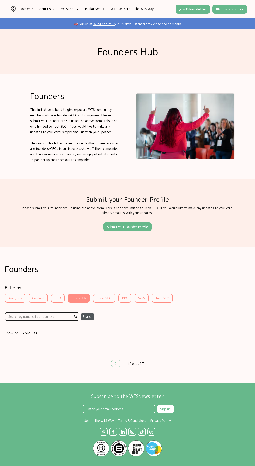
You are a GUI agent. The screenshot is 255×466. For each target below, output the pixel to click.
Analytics (15, 298)
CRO (58, 298)
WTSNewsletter (194, 9)
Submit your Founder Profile (127, 227)
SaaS (141, 298)
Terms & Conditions (132, 420)
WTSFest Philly (104, 24)
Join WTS (27, 9)
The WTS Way (144, 9)
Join (87, 420)
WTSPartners (120, 9)
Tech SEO (162, 298)
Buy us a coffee (232, 9)
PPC (125, 298)
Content (38, 298)
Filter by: (13, 287)
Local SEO (104, 298)
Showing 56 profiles (21, 333)
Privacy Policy (160, 420)
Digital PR (78, 298)
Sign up (165, 409)
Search (87, 316)
